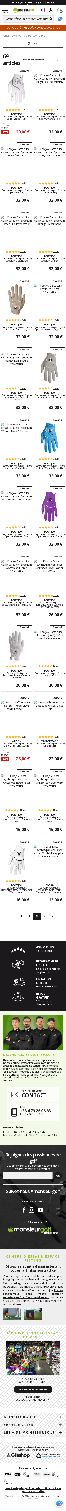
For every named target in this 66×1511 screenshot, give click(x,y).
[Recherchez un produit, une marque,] (50, 19)
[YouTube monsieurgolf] (40, 1209)
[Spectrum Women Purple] (49, 506)
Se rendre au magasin (33, 1389)
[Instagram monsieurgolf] (31, 1209)
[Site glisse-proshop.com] (48, 1455)
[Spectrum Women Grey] (49, 368)
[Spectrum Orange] (49, 231)
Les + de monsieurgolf (29, 1432)
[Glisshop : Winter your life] (24, 10)
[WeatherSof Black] (16, 789)
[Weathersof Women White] (16, 860)
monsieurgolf (20, 1417)
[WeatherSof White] (49, 789)
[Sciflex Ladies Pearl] (16, 89)
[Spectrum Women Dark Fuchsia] (16, 368)
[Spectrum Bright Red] (49, 89)
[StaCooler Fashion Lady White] (49, 575)
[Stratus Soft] (49, 716)
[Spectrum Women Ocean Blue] (49, 438)
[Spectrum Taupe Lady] (16, 299)
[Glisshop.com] (18, 1455)
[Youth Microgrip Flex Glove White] (49, 860)
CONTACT (33, 1095)
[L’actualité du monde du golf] (33, 1229)
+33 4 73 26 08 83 (35, 1110)
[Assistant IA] (60, 19)
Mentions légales (15, 1488)
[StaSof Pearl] (49, 645)
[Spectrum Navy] (49, 162)
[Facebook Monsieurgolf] (24, 1209)
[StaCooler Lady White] (16, 645)
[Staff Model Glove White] (16, 716)
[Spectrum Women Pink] (16, 506)
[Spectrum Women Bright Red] (49, 299)
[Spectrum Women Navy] (16, 438)
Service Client (20, 1425)
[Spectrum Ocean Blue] (16, 231)
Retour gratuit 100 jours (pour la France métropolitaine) (33, 4)
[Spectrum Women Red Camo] (16, 575)
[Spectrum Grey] (16, 162)
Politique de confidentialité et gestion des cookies (41, 1490)
